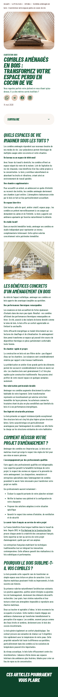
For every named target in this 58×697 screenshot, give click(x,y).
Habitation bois (10, 54)
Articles (27, 4)
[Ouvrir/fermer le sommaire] (49, 119)
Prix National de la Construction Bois (36, 530)
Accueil (6, 4)
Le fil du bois (17, 4)
